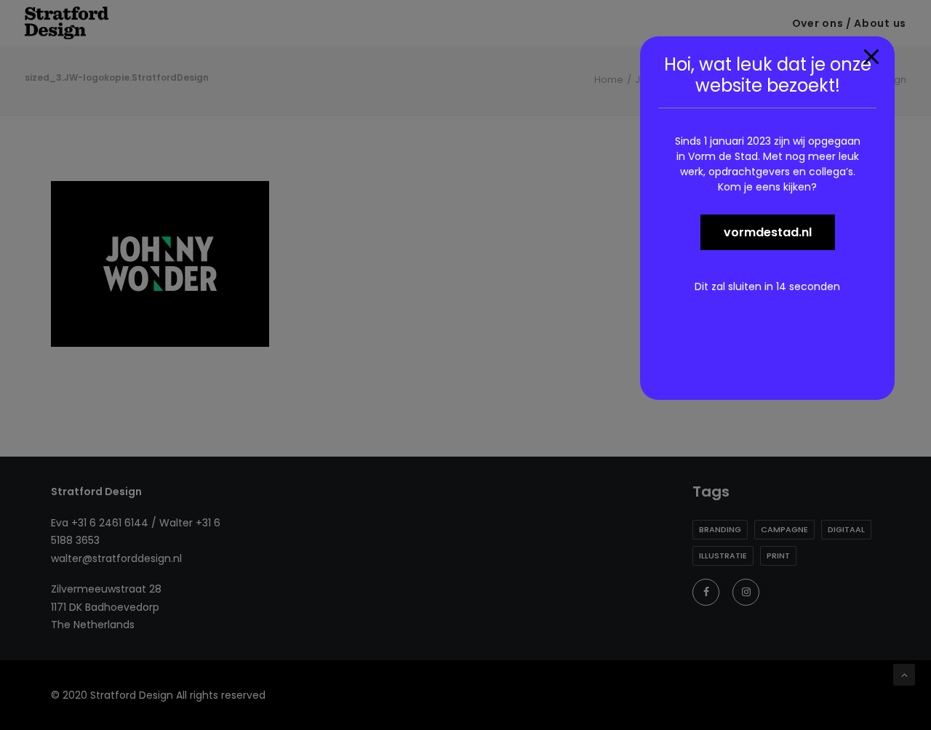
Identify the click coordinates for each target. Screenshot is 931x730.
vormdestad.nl (768, 232)
